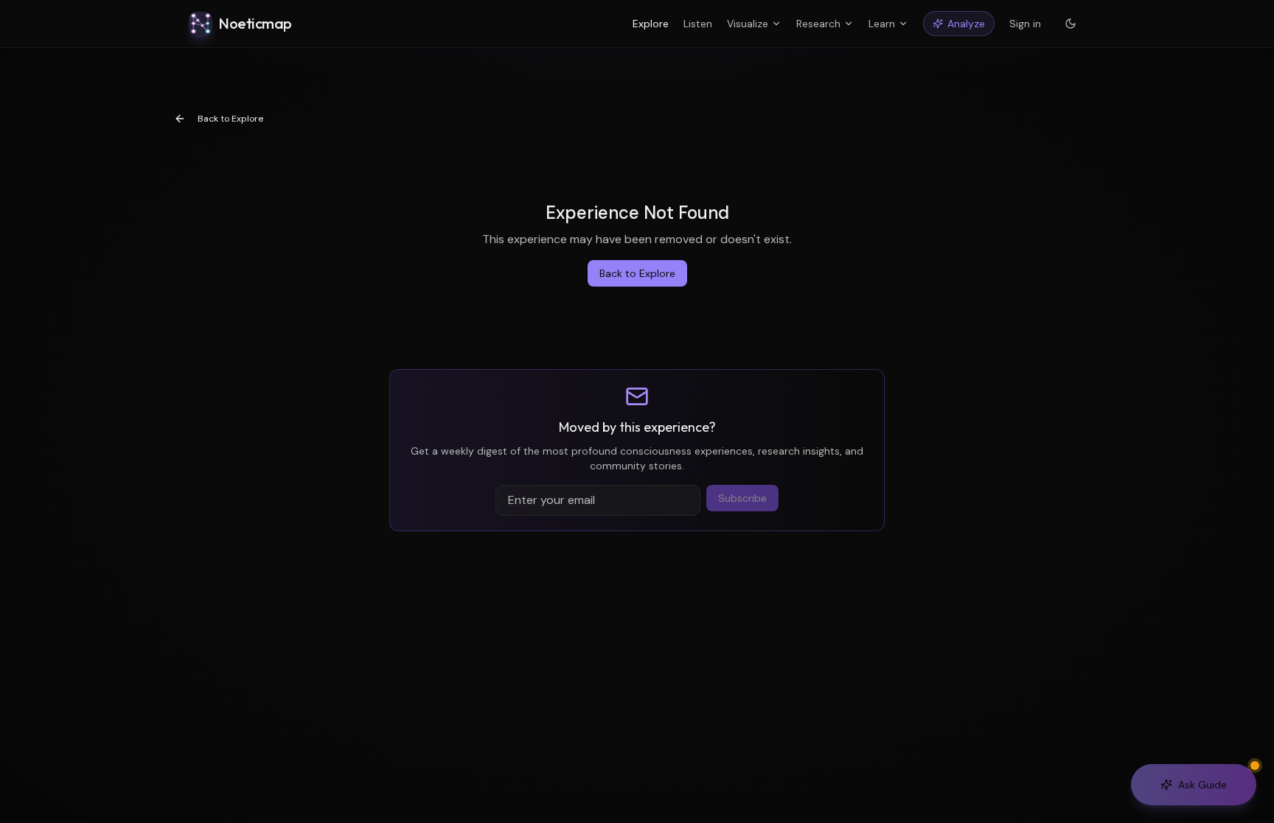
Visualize (747, 23)
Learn (882, 23)
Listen (697, 23)
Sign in (1025, 23)
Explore (651, 23)
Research (818, 23)
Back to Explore (230, 119)
